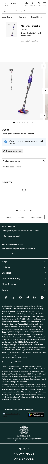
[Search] (5, 11)
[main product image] (13, 33)
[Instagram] (34, 298)
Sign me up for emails (12, 236)
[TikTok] (42, 298)
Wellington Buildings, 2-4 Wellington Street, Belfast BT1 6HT (23, 345)
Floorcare (22, 17)
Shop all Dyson (36, 17)
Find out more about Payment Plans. (14, 357)
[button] (44, 4)
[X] (13, 298)
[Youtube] (20, 298)
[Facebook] (5, 298)
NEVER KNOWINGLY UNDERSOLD (24, 453)
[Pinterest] (27, 298)
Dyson (8, 217)
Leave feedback (10, 254)
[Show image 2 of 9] (45, 91)
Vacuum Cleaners (6, 17)
